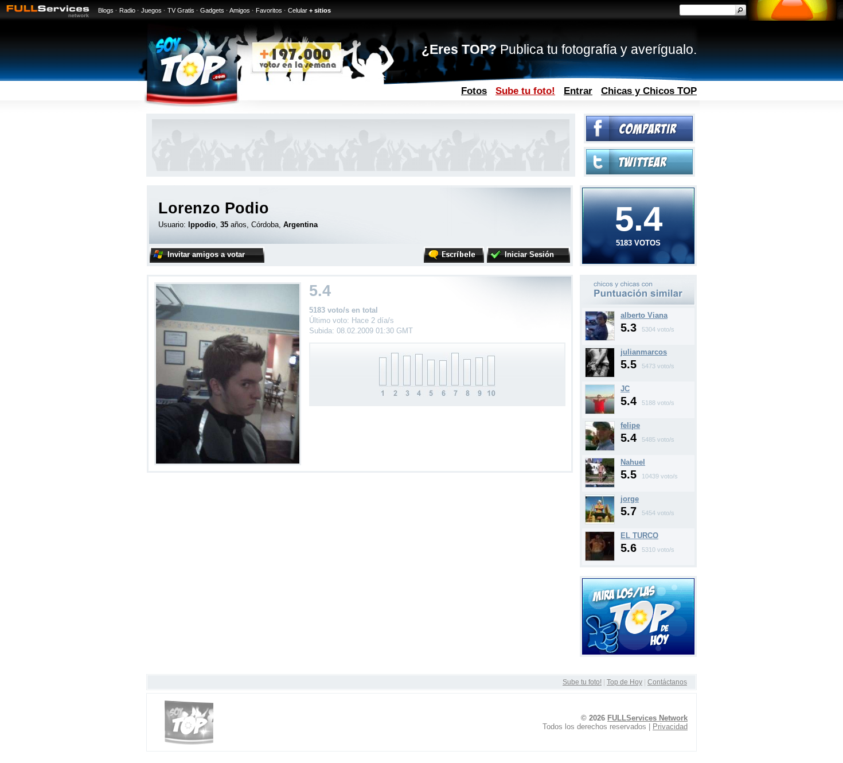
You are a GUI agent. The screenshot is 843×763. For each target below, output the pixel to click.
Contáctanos (667, 682)
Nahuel (632, 462)
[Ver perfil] (600, 338)
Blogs (106, 10)
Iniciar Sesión (529, 254)
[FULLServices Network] (44, 18)
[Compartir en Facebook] (639, 138)
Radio (127, 10)
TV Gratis (180, 10)
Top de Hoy (624, 682)
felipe (630, 425)
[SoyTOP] (240, 111)
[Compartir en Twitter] (639, 172)
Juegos (151, 10)
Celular (297, 10)
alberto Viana (644, 315)
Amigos (239, 10)
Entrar (578, 90)
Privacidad (670, 726)
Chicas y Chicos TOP (649, 90)
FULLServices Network (647, 718)
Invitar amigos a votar (206, 254)
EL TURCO (639, 535)
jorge (629, 499)
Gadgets (212, 10)
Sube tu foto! (525, 90)
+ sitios (320, 10)
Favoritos (269, 10)
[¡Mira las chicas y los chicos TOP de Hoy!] (638, 652)
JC (625, 388)
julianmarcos (643, 352)
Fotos (474, 90)
